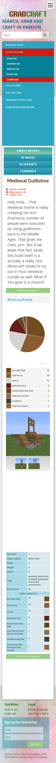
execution (33, 581)
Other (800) (12, 79)
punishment (34, 584)
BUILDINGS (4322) (14, 44)
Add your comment (28, 656)
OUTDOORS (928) (14, 52)
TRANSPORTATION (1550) (19, 99)
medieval (32, 576)
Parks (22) (12, 58)
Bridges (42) (13, 69)
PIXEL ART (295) (13, 92)
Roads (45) (12, 74)
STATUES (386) (13, 85)
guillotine (43, 576)
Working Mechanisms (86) (20, 107)
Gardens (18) (13, 63)
